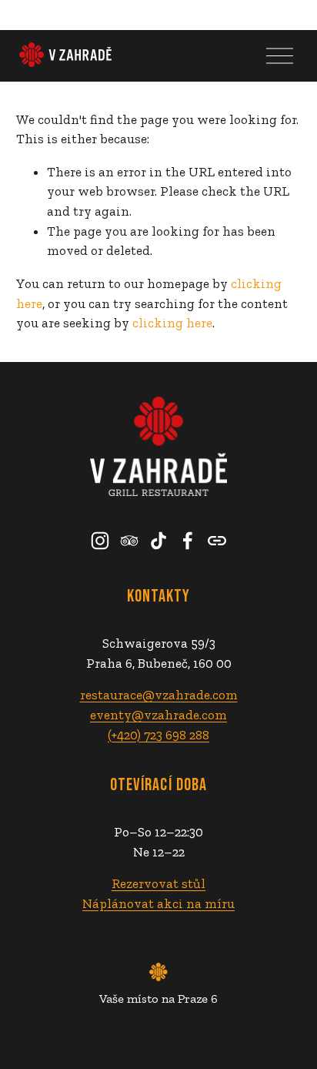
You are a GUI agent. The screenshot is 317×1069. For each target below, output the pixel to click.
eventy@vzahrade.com (158, 714)
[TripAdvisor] (129, 540)
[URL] (217, 540)
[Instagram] (100, 540)
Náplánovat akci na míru (158, 903)
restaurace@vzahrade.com (159, 694)
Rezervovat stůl (158, 883)
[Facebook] (188, 540)
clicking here (172, 322)
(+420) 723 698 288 (158, 734)
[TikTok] (158, 540)
